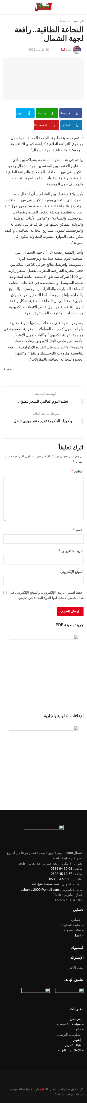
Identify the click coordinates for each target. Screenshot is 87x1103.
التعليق (77, 471)
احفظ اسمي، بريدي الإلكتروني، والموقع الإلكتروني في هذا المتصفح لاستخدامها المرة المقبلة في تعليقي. (47, 595)
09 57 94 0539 (60, 879)
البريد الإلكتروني (71, 551)
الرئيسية (79, 21)
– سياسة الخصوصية (70, 1024)
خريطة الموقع (76, 1094)
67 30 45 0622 (61, 874)
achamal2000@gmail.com (40, 889)
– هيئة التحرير (74, 1045)
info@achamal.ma (45, 884)
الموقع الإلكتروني (72, 572)
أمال (62, 49)
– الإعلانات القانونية (71, 1050)
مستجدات (63, 21)
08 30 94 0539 (61, 868)
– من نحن (77, 1019)
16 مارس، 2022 (39, 49)
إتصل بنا (37, 1089)
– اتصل (79, 935)
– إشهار (78, 1040)
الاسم (78, 530)
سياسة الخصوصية (20, 1089)
